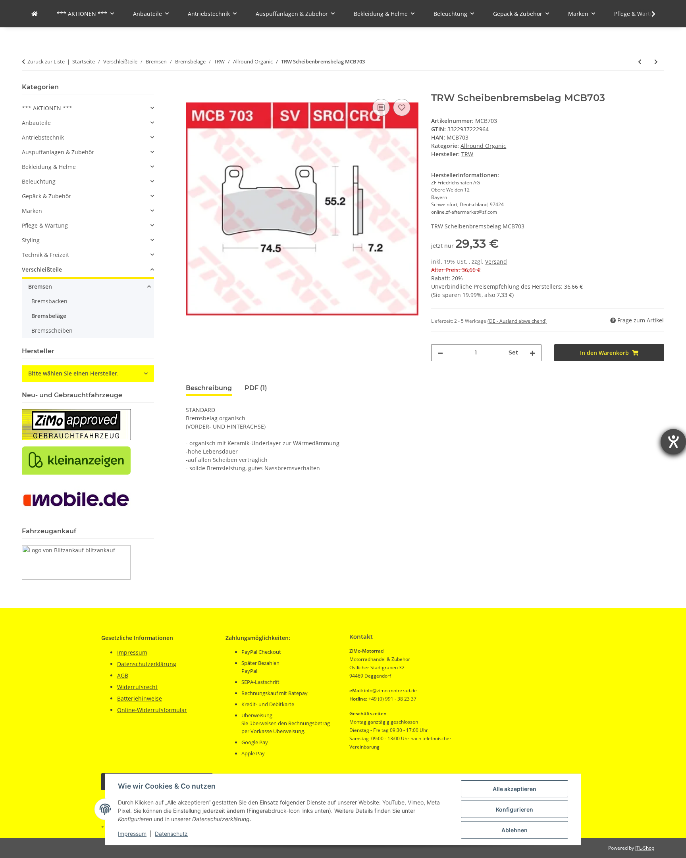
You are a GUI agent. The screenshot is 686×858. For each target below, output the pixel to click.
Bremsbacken (49, 301)
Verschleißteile (42, 269)
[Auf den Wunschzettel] (401, 107)
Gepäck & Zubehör (46, 196)
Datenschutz (171, 833)
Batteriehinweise (139, 698)
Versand (496, 261)
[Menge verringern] (440, 353)
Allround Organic (483, 145)
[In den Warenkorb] (192, 88)
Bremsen (40, 286)
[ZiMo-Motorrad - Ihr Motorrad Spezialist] (34, 13)
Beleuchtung (39, 181)
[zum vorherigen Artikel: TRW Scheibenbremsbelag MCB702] (640, 61)
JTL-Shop (644, 848)
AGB (122, 675)
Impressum (132, 833)
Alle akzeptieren (514, 788)
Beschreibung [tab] (209, 388)
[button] (648, 14)
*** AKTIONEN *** (47, 108)
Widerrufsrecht (137, 687)
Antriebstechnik (43, 137)
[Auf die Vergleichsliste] (381, 107)
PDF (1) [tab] (256, 388)
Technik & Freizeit (45, 255)
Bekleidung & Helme (49, 166)
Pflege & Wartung (45, 225)
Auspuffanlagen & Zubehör (58, 152)
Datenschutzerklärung (146, 664)
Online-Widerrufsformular (152, 710)
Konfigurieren (514, 809)
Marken (32, 210)
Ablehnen (514, 830)
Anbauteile (36, 122)
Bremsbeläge (48, 316)
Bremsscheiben (52, 330)
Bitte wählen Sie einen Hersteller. (73, 373)
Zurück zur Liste (46, 61)
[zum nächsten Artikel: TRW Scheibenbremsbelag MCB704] (656, 61)
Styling (31, 240)
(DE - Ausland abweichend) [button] (517, 321)
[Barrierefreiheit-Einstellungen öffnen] (673, 441)
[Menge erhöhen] (532, 353)
